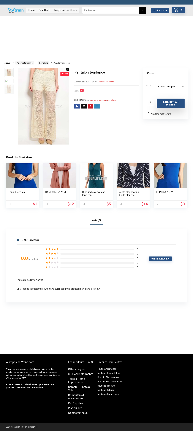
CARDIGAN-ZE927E (56, 191)
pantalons (111, 100)
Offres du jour (76, 369)
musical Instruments (80, 374)
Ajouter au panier (171, 103)
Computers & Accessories (76, 396)
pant (96, 100)
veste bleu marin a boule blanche (129, 193)
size (148, 85)
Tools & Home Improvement (76, 380)
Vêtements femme (25, 63)
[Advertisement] (96, 37)
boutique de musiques (108, 394)
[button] (67, 69)
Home (31, 10)
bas (91, 100)
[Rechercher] (142, 10)
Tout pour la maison (107, 369)
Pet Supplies (75, 403)
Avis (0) (96, 220)
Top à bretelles (16, 191)
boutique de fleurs (106, 386)
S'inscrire (161, 10)
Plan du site (75, 408)
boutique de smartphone (109, 373)
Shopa (111, 82)
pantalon (102, 100)
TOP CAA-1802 (164, 191)
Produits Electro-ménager (110, 381)
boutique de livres (106, 390)
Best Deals (44, 10)
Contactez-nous (78, 412)
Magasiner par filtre (64, 10)
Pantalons (43, 63)
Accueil (8, 63)
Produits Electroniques (108, 377)
